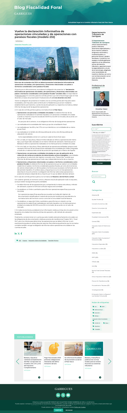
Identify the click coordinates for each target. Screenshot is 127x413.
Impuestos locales (97, 248)
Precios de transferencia (99, 281)
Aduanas (94, 195)
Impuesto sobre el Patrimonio (101, 226)
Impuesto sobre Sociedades (100, 232)
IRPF (93, 257)
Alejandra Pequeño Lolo (23, 44)
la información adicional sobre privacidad (99, 151)
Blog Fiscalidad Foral (38, 7)
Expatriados (95, 212)
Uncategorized (96, 290)
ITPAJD (94, 262)
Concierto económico (98, 204)
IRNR (93, 253)
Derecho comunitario (98, 208)
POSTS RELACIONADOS (25, 337)
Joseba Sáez (101, 109)
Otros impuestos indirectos (100, 276)
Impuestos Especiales (98, 244)
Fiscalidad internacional (99, 217)
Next (108, 359)
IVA (93, 266)
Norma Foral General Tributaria (101, 270)
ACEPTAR (58, 410)
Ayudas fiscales (96, 199)
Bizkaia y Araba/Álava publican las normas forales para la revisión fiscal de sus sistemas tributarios (93, 361)
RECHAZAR (69, 410)
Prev (16, 359)
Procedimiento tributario (99, 285)
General (94, 221)
